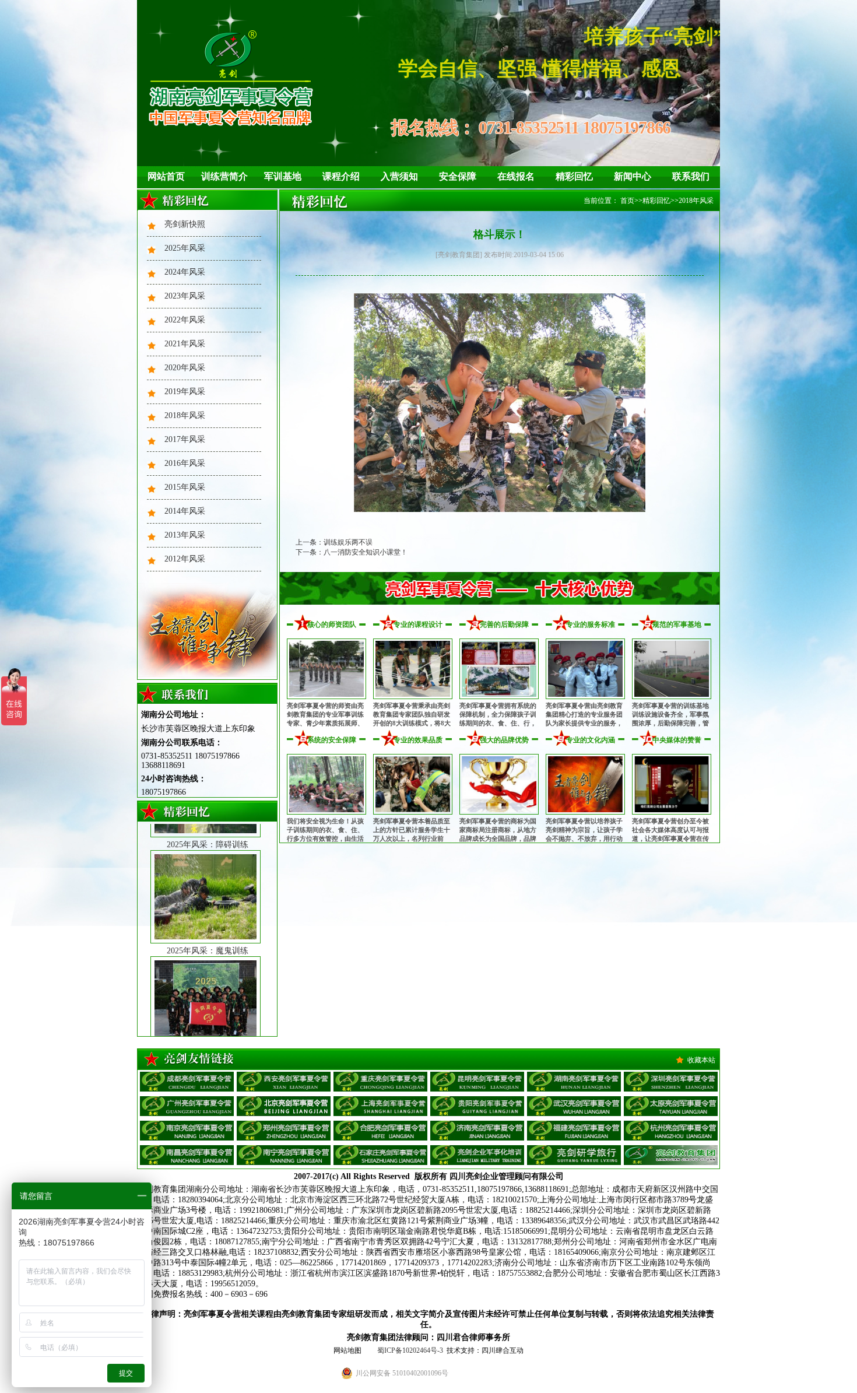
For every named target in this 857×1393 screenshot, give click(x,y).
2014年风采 (184, 511)
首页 (627, 201)
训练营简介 (224, 176)
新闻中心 (632, 176)
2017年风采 (184, 439)
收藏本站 (701, 1060)
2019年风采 (184, 391)
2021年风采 (184, 343)
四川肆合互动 (503, 1350)
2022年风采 (184, 319)
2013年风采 (184, 535)
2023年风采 (184, 296)
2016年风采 (184, 463)
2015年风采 (184, 487)
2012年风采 (184, 559)
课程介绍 (341, 176)
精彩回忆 (574, 176)
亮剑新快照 (184, 224)
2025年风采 (184, 248)
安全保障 (457, 176)
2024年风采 (184, 272)
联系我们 (691, 176)
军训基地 (282, 176)
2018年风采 (184, 415)
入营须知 (399, 176)
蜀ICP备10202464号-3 (410, 1350)
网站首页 (166, 176)
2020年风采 (184, 367)
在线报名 (516, 176)
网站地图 (347, 1350)
